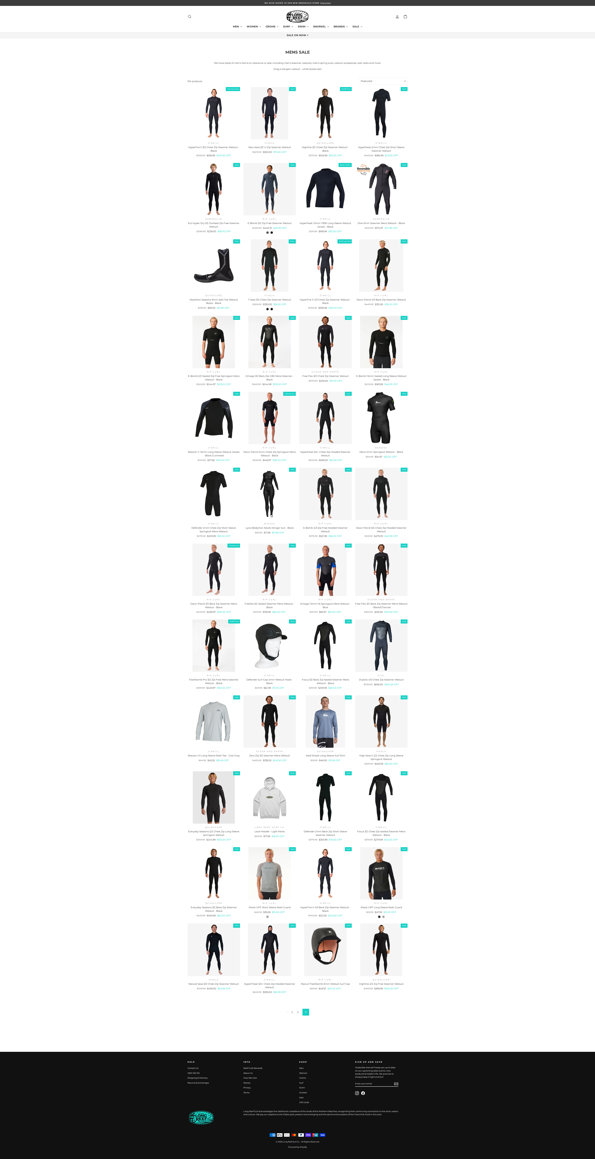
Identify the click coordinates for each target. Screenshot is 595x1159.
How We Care (250, 1078)
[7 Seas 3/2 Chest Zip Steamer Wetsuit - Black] (271, 309)
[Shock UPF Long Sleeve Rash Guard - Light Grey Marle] (383, 916)
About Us (248, 1073)
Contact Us (192, 1068)
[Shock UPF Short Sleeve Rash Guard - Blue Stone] (271, 916)
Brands (340, 26)
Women (253, 26)
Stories (246, 1083)
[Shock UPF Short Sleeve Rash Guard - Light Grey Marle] (267, 916)
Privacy (247, 1088)
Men (236, 26)
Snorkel (320, 26)
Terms (246, 1092)
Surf (287, 26)
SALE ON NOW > (298, 35)
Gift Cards (304, 1102)
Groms (271, 26)
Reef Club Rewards (252, 1068)
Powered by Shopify (297, 1147)
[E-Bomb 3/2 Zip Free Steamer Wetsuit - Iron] (267, 232)
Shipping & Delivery (197, 1078)
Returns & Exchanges (198, 1083)
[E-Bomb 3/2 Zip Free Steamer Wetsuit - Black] (271, 232)
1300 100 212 (193, 1073)
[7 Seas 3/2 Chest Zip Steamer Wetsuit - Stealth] (267, 309)
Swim (302, 26)
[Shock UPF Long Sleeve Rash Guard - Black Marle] (379, 916)
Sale (356, 26)
